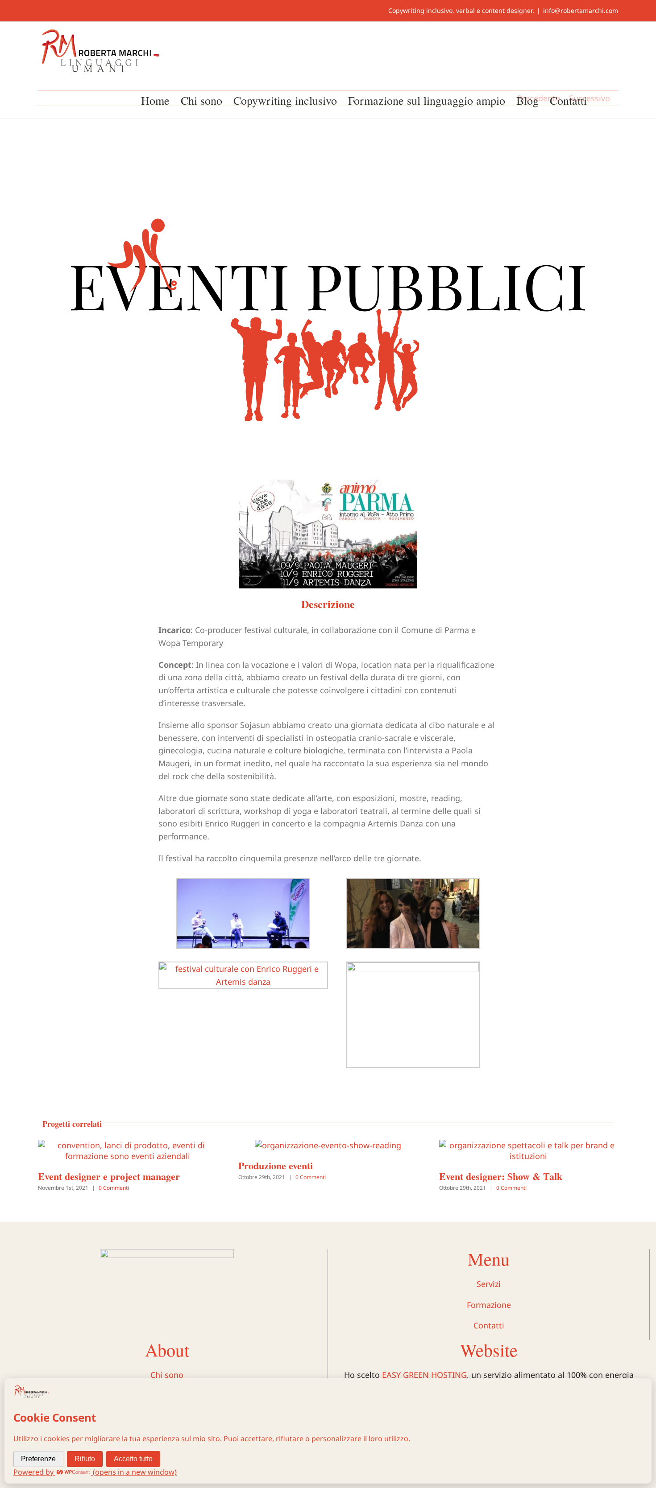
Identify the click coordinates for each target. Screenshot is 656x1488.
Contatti (488, 1325)
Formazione (489, 1304)
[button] (602, 99)
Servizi (489, 1283)
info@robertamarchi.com (580, 10)
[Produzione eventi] (328, 1145)
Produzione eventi (275, 1165)
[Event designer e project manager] (127, 1145)
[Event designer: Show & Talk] (528, 1145)
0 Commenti (114, 1188)
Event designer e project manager (109, 1176)
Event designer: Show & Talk (500, 1176)
